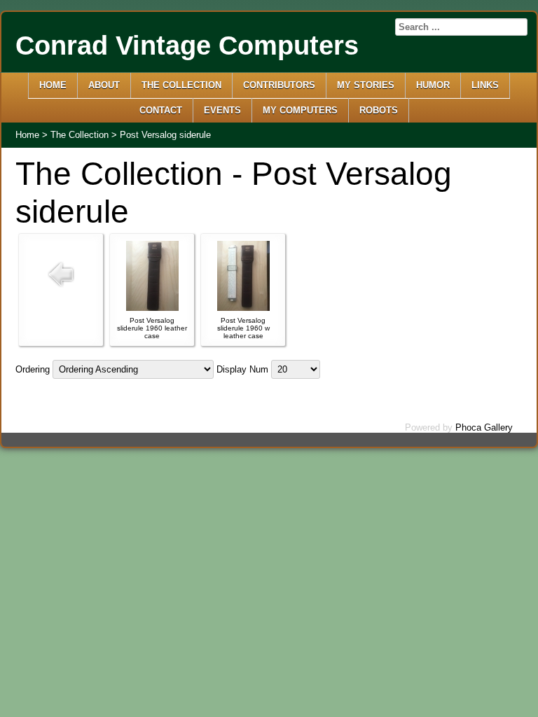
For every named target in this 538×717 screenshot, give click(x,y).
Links (485, 85)
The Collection (181, 85)
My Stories (365, 85)
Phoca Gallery (484, 427)
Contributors (279, 85)
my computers (300, 110)
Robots (378, 110)
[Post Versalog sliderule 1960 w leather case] (243, 307)
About (104, 85)
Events (222, 110)
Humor (433, 85)
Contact (160, 110)
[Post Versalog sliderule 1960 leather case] (152, 307)
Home (53, 85)
